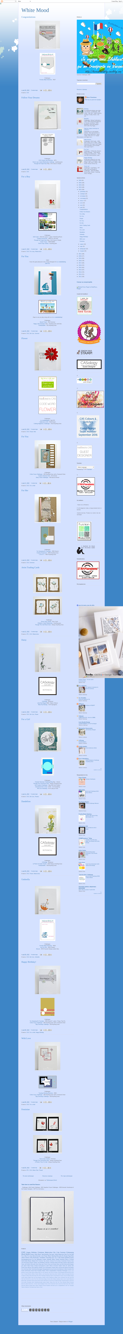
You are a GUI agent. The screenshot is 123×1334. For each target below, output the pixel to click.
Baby (28, 1265)
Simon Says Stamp (43, 243)
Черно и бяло (40, 1287)
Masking (63, 1272)
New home (71, 1272)
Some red (86, 166)
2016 (80, 265)
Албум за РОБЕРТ (90, 705)
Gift (26, 1270)
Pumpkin (39, 1270)
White (53, 1259)
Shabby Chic (42, 1267)
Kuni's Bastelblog (84, 758)
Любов (53, 1267)
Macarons (72, 1278)
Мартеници (65, 1283)
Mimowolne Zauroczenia (85, 728)
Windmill (64, 1282)
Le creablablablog (61, 261)
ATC (27, 634)
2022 (80, 189)
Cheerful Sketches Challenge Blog (44, 782)
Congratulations (28, 17)
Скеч (66, 1285)
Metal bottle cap (24, 1280)
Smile (29, 1269)
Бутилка (72, 1273)
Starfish (59, 1273)
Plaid (45, 1280)
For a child (32, 485)
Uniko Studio (82, 850)
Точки (30, 1287)
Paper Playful (82, 777)
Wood (35, 1269)
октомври (83, 196)
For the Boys (57, 1260)
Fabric (39, 1272)
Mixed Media (25, 1254)
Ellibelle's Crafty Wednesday (45, 623)
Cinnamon (55, 1265)
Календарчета (42, 1265)
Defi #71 (47, 263)
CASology (44, 701)
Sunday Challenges (90, 779)
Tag (44, 1260)
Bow (37, 1277)
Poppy (32, 1265)
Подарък (40, 1285)
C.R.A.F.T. (41, 554)
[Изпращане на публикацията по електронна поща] (40, 90)
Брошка (72, 1282)
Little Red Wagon (41, 703)
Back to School (69, 1259)
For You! (86, 149)
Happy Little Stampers (39, 323)
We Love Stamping (42, 788)
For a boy (32, 251)
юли (81, 203)
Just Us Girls (43, 947)
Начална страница (47, 1176)
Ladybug (58, 1278)
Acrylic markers (24, 1277)
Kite (51, 1278)
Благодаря (67, 1273)
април (82, 244)
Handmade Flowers (66, 1260)
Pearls (23, 1267)
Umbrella (25, 879)
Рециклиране (57, 1275)
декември (83, 191)
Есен (26, 1267)
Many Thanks (58, 1272)
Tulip (33, 1269)
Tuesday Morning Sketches (46, 1093)
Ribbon (33, 1273)
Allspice (29, 1277)
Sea (27, 1269)
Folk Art (27, 1278)
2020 (80, 256)
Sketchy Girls (46, 476)
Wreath (68, 1282)
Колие (46, 1283)
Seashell (63, 1280)
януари (82, 251)
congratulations (53, 1270)
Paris (35, 1270)
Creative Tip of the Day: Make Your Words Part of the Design (92, 841)
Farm (71, 1277)
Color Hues (82, 862)
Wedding (42, 1262)
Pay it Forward (24, 1273)
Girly (33, 1267)
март (81, 246)
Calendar (47, 1262)
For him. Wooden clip (45, 1272)
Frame (23, 1270)
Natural (34, 1261)
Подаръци (48, 1275)
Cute (66, 1277)
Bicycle (29, 1267)
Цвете (25, 1265)
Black (51, 1265)
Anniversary (62, 1267)
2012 (80, 274)
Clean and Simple (52, 1264)
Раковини (48, 1285)
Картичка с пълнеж (33, 1283)
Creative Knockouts (42, 238)
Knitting (54, 1278)
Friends (72, 1262)
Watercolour (38, 251)
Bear (62, 1262)
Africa (57, 1267)
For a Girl (25, 719)
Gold (22, 1261)
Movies (29, 1280)
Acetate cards (71, 1270)
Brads (66, 1267)
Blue (72, 1256)
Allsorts (38, 949)
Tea (58, 1282)
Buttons (27, 1257)
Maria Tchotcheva (91, 97)
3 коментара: (34, 331)
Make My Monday (42, 704)
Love (42, 1256)
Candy (47, 1277)
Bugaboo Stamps (41, 1277)
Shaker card (37, 1262)
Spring (62, 1257)
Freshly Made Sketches (46, 79)
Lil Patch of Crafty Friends (40, 863)
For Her (24, 490)
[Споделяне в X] (47, 90)
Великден (39, 1269)
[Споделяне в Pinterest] (51, 90)
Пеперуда (64, 1270)
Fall (73, 1269)
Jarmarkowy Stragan (91, 729)
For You (24, 256)
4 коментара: (34, 249)
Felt (73, 1277)
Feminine (32, 562)
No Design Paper (66, 1256)
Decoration (71, 1267)
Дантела (23, 1283)
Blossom (23, 1272)
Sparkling (67, 1257)
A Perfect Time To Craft (41, 1162)
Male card (59, 1264)
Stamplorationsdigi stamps (40, 1282)
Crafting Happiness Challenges (42, 423)
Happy (45, 1278)
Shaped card (68, 1280)
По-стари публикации (66, 1176)
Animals (52, 1260)
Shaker (36, 1273)
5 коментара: (34, 429)
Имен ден (41, 1264)
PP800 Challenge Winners (92, 803)
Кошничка (53, 1283)
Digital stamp (62, 1265)
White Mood (35, 10)
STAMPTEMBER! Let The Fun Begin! (88, 723)
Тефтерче (27, 1287)
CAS (27, 92)
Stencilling (48, 1257)
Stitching (53, 1256)
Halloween (39, 1259)
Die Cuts (32, 333)
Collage (55, 1277)
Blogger (70, 1321)
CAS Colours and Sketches (46, 160)
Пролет (52, 1275)
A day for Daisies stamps (68, 1275)
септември (83, 198)
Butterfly (46, 1254)
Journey (48, 1278)
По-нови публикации (28, 1176)
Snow (72, 1280)
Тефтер (23, 1287)
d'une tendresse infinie (91, 748)
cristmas (63, 1273)
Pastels (28, 1264)
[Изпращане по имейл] (44, 90)
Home (32, 1270)
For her (34, 1259)
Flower (24, 338)
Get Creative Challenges (41, 785)
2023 (80, 187)
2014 (80, 269)
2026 (80, 180)
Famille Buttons (82, 741)
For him (69, 1254)
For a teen (31, 1278)
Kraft (31, 1257)
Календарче (48, 1267)
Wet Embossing (66, 1264)
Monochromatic (37, 1256)
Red (35, 431)
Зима (30, 1275)
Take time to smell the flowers (30, 1184)
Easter (72, 1257)
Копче (49, 1283)
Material (36, 1267)
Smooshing (46, 1273)
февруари (83, 248)
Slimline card (41, 1273)
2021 (80, 254)
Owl (73, 1265)
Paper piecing (34, 1280)
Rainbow (30, 1273)
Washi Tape (41, 1254)
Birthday (86, 109)
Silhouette (33, 1264)
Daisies (36, 1272)
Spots (56, 1273)
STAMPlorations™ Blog (85, 838)
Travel (61, 1282)
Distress (65, 1262)
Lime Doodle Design (84, 722)
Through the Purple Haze (40, 163)
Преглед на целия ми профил (93, 99)
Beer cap (33, 1277)
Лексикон (59, 1270)
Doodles (69, 1269)
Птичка (44, 1285)
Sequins (31, 1262)
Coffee (65, 1269)
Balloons (61, 1269)
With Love (26, 1038)
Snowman (62, 1259)
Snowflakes (43, 1257)
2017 (80, 263)
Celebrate (52, 1262)
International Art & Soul (41, 786)
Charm (45, 1264)
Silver (37, 1264)
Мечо (70, 1283)
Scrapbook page (57, 1280)
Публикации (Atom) (52, 1180)
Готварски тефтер (25, 1275)
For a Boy (25, 176)
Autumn (48, 1260)
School (52, 1280)
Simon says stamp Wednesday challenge (43, 162)
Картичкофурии (41, 1283)
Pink (59, 1262)
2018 (80, 260)
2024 (80, 185)
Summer (37, 333)
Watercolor (61, 1254)
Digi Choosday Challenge (42, 1024)
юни (81, 205)
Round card (48, 1280)
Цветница (34, 1287)
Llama (61, 1278)
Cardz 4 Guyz (43, 241)
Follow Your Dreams (30, 97)
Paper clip (23, 1264)
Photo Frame (40, 1280)
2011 (80, 276)
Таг (68, 1285)
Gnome (29, 1270)
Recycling (26, 1262)
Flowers (37, 796)
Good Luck (52, 1272)
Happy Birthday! (28, 962)
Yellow (56, 1254)
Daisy (23, 640)
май (81, 207)
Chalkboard (51, 1277)
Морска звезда (29, 1285)
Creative (40, 476)
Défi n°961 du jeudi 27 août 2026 (87, 889)
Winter (49, 1256)
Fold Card (23, 1278)
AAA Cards (36, 237)
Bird (37, 1260)
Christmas (41, 1252)
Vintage (36, 1265)
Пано (40, 1275)
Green (26, 1261)
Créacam (81, 716)
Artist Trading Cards (30, 567)
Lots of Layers (66, 1278)
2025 (80, 182)
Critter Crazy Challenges (36, 474)
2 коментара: (34, 90)
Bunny (29, 1261)
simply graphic (83, 746)
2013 (80, 272)
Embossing (70, 1252)
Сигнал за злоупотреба (84, 282)
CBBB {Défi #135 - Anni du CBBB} (87, 717)
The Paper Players (84, 802)
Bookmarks (36, 1257)
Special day (52, 1273)
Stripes (43, 1270)
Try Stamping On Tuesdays (44, 551)
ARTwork (81, 704)
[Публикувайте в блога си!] (46, 90)
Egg (69, 1262)
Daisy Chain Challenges (42, 477)
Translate (89, 469)
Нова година (35, 1285)
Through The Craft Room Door (43, 624)
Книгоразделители (26, 1259)
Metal (34, 1170)
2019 (80, 258)
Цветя (47, 1265)
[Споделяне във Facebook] (49, 90)
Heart (36, 1254)
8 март (61, 1275)
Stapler (47, 1282)
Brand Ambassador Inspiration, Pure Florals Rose (91, 853)
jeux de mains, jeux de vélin (86, 605)
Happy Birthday (40, 1032)
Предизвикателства (48, 1269)
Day (68, 1277)
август (82, 200)
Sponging (29, 1282)
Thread (41, 1170)
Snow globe (24, 1282)
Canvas (26, 1272)
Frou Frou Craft (37, 1278)
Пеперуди (43, 1275)
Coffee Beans (32, 1272)
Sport (33, 1282)
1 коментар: (34, 483)
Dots (65, 1254)
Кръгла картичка (59, 1283)
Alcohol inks (56, 1269)
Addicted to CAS (44, 422)
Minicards (67, 1272)
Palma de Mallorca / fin (84, 699)
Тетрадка (72, 1285)
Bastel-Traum (43, 322)
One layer (51, 1254)
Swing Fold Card (53, 1282)
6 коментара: (34, 560)
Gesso (42, 1278)
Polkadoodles (42, 325)
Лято (38, 1275)
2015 (80, 267)
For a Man (24, 1256)
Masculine (59, 1256)
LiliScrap (81, 740)
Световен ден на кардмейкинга (58, 1285)
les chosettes (82, 698)
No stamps (68, 1265)
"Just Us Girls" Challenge (86, 874)
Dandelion (26, 801)
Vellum (23, 1257)
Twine (47, 1270)
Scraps (44, 1259)
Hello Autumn (87, 139)
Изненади (34, 1275)
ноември (82, 193)
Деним (27, 1283)
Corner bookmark (61, 1277)
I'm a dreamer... (83, 685)
